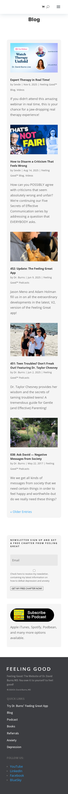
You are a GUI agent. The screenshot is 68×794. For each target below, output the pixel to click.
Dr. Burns (19, 277)
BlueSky (15, 780)
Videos (20, 89)
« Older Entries (21, 512)
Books (11, 726)
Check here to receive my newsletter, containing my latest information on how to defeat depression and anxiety (30, 577)
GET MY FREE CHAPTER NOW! (27, 588)
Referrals (13, 733)
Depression (14, 747)
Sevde (17, 84)
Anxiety (11, 740)
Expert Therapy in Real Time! (30, 80)
